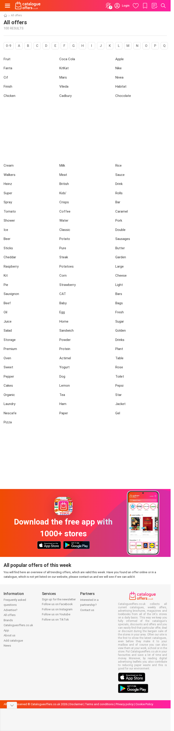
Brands (8, 620)
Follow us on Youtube (56, 614)
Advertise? (10, 610)
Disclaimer (76, 704)
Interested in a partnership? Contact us (89, 605)
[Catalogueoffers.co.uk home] (28, 5)
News (7, 645)
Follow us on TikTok (55, 619)
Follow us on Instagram (57, 609)
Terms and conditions (99, 704)
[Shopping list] (154, 5)
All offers (10, 615)
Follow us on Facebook (57, 604)
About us (9, 635)
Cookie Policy (144, 704)
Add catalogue (13, 640)
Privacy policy (124, 704)
